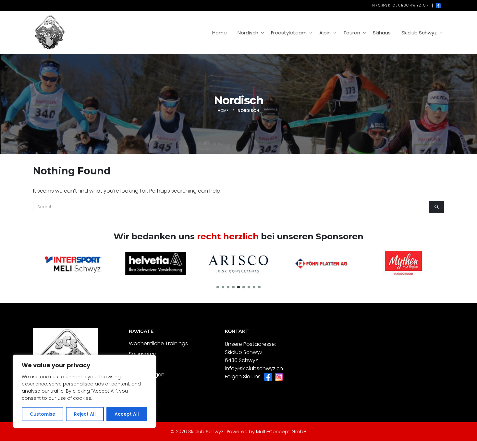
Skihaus (382, 32)
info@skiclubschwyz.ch (400, 5)
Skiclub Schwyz (419, 32)
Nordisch (248, 32)
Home (219, 32)
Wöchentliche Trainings (158, 343)
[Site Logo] (49, 33)
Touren (351, 32)
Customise (42, 414)
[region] (84, 391)
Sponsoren (142, 354)
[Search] (436, 207)
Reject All (85, 414)
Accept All (127, 414)
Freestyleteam (289, 32)
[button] (217, 287)
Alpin (325, 32)
